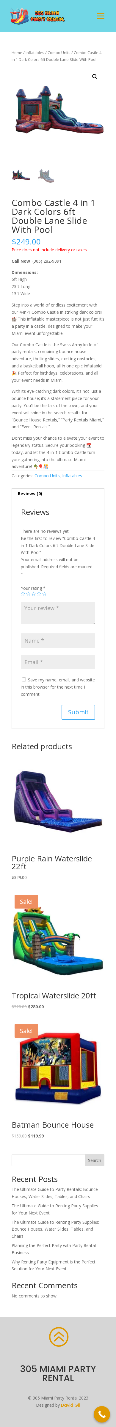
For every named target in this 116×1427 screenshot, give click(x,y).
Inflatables (35, 52)
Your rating (33, 588)
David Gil (70, 1405)
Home (17, 52)
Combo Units (59, 52)
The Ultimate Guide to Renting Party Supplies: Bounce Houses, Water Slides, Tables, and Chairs (55, 1229)
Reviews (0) (30, 493)
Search (94, 1160)
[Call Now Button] (102, 1414)
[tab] (58, 494)
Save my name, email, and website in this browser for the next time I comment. (58, 687)
